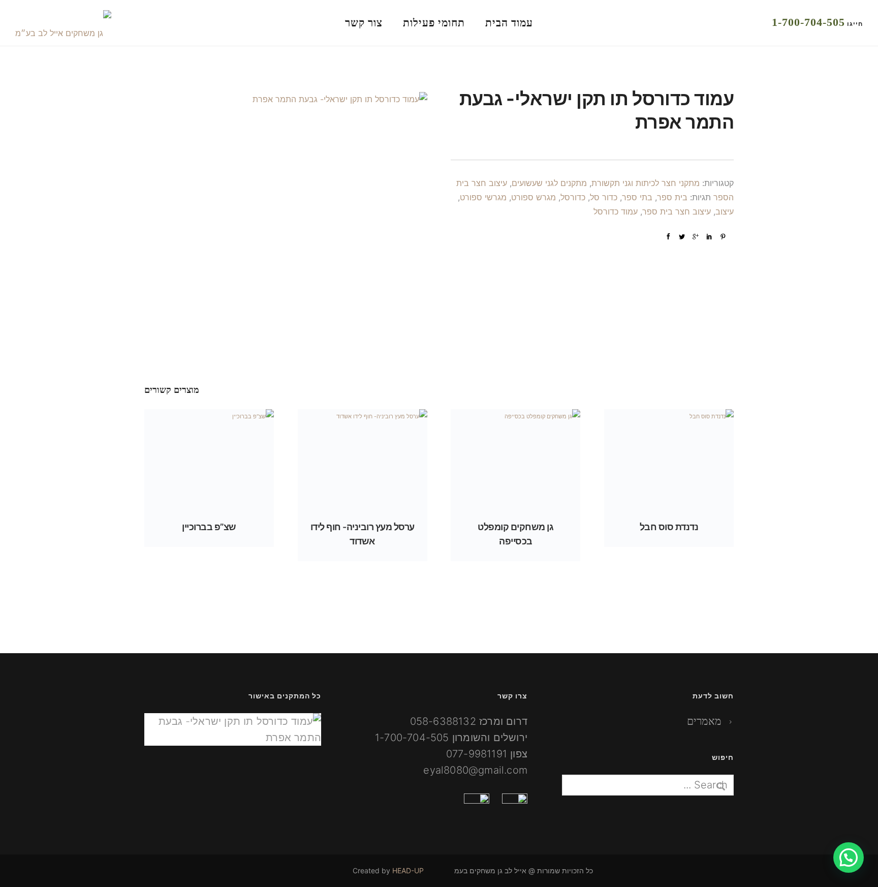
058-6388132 (443, 721)
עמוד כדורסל (615, 211)
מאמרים (704, 721)
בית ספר (672, 197)
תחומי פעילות (434, 23)
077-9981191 (476, 754)
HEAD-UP (408, 870)
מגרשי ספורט (483, 197)
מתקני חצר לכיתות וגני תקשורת (645, 183)
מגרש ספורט (533, 197)
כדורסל (572, 197)
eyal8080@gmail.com (475, 770)
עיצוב (724, 211)
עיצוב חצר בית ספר (676, 211)
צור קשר (364, 23)
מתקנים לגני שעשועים (549, 183)
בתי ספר (637, 197)
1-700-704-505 (808, 22)
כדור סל (603, 197)
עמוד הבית (509, 23)
